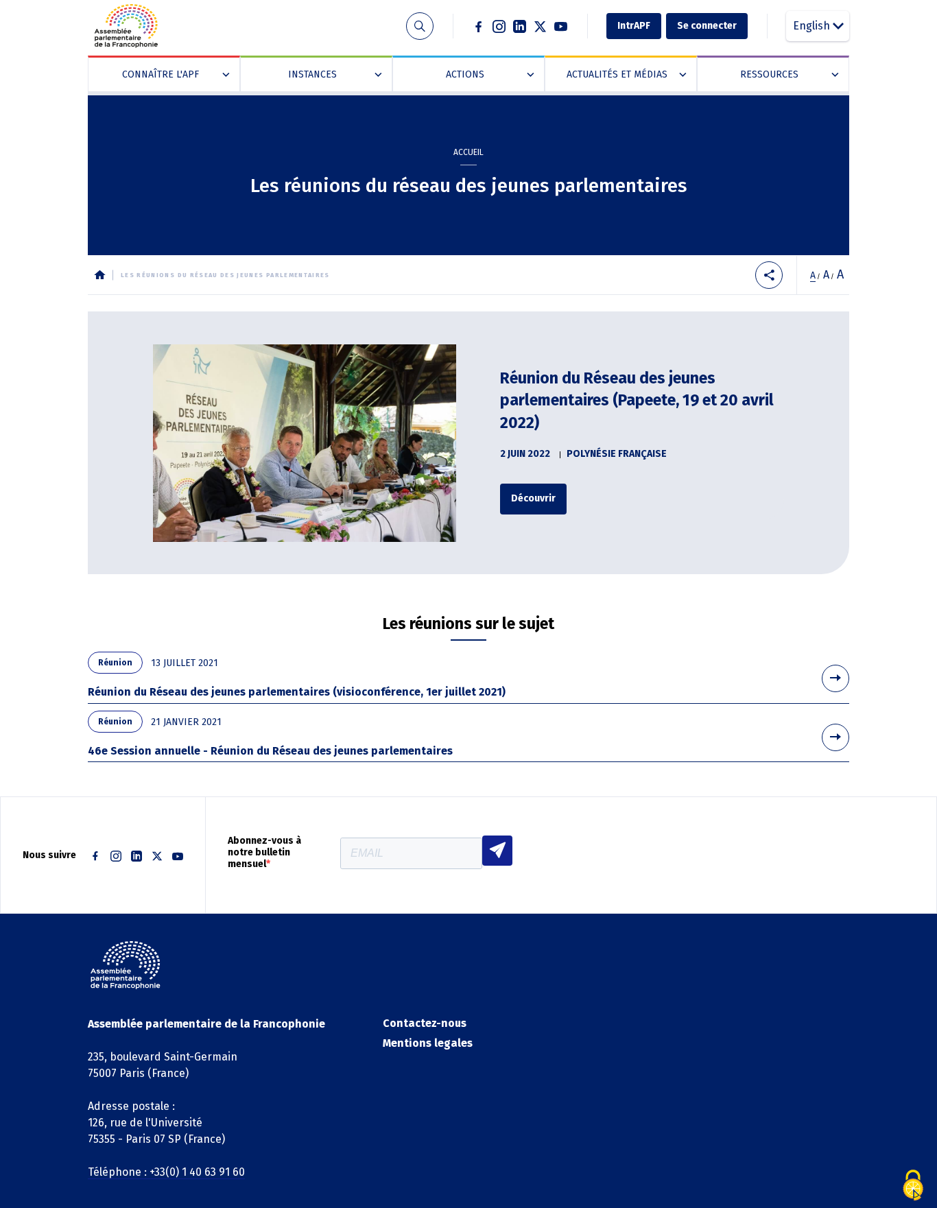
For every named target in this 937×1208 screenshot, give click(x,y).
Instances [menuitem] (332, 75)
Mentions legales (428, 1043)
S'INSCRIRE (497, 851)
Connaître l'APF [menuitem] (173, 75)
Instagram (499, 26)
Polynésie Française (617, 454)
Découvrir (533, 498)
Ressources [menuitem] (786, 75)
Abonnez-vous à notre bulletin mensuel (264, 853)
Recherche (419, 26)
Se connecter (707, 26)
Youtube (561, 26)
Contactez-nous (424, 1023)
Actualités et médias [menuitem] (623, 75)
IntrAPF (633, 26)
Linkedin (520, 26)
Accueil (468, 152)
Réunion (115, 662)
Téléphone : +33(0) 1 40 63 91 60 (166, 1172)
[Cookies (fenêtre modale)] (913, 1185)
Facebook (479, 26)
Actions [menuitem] (487, 75)
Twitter (540, 26)
